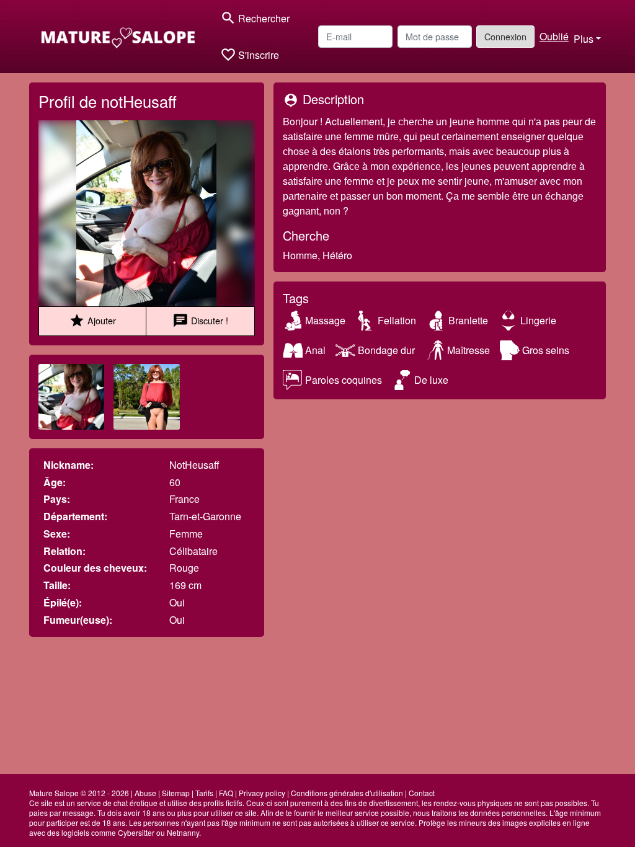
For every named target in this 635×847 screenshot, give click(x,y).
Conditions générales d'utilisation (347, 792)
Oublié (554, 36)
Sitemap (176, 792)
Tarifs (204, 792)
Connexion (505, 36)
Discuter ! (200, 321)
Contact (422, 792)
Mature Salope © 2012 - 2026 (79, 792)
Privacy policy (262, 792)
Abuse (145, 792)
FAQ (226, 792)
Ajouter (92, 321)
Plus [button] (583, 39)
